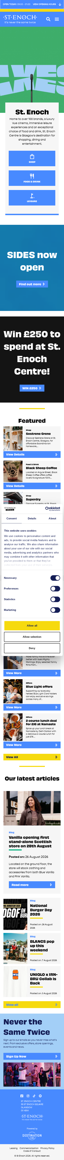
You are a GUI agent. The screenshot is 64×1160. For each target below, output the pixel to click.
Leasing (14, 1148)
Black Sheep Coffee (41, 467)
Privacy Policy (47, 1148)
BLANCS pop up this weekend (42, 945)
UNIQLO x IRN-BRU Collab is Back (44, 978)
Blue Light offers (39, 686)
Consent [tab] (11, 518)
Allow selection (32, 636)
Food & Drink (32, 181)
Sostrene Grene (38, 433)
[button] (57, 19)
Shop (32, 162)
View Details (15, 454)
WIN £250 (30, 388)
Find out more (30, 284)
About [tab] (52, 518)
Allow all (32, 625)
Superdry (33, 499)
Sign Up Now (16, 1056)
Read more (20, 884)
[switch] (55, 588)
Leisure (32, 201)
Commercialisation (29, 1148)
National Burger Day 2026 (41, 910)
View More (14, 672)
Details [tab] (32, 518)
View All (12, 757)
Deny (32, 648)
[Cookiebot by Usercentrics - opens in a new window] (45, 509)
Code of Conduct (32, 1151)
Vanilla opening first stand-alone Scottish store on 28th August (30, 841)
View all (12, 1004)
